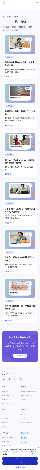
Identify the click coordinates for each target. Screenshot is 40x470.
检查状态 (5, 427)
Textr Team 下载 (7, 437)
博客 (3, 414)
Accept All (20, 459)
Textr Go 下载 (6, 446)
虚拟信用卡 (15, 30)
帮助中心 (5, 423)
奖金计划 (24, 443)
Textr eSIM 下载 (7, 442)
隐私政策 (24, 438)
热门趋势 (9, 17)
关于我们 (24, 414)
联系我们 (24, 418)
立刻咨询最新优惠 (20, 355)
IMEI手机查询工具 (26, 395)
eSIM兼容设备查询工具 (28, 391)
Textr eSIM (5, 395)
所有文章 (6, 27)
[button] (37, 3)
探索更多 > (24, 400)
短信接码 (6, 30)
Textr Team (5, 391)
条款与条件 (24, 433)
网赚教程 (22, 27)
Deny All (20, 463)
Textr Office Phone (8, 404)
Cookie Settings (20, 467)
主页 (4, 17)
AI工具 (30, 27)
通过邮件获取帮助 (26, 423)
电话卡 (14, 27)
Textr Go (5, 400)
